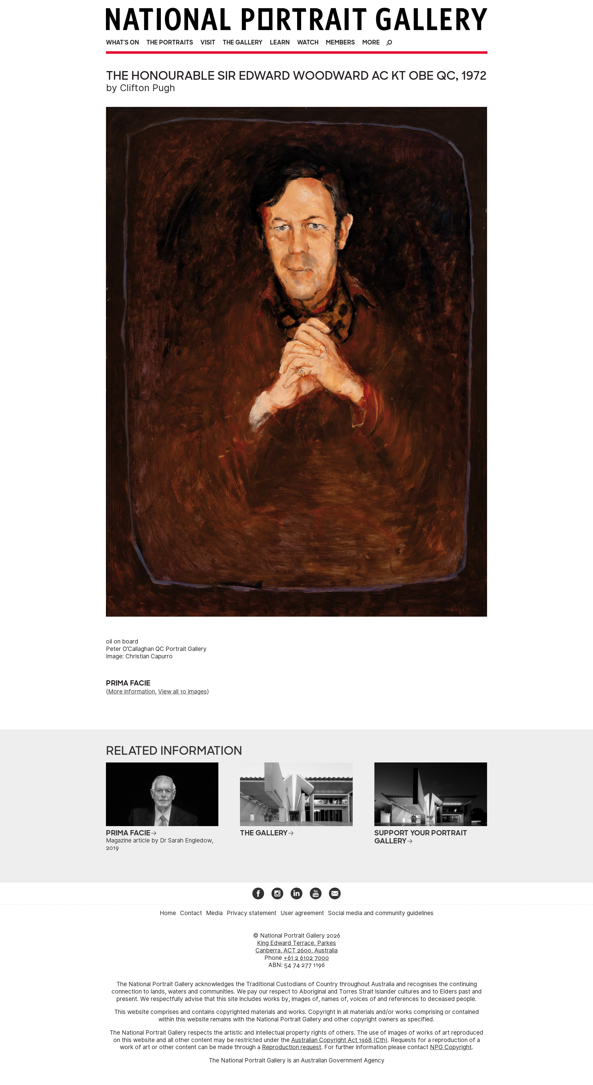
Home (168, 913)
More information (131, 691)
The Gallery (243, 42)
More (371, 42)
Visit (207, 42)
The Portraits (169, 42)
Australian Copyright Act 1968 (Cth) (339, 1040)
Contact (191, 913)
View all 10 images (182, 691)
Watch (307, 42)
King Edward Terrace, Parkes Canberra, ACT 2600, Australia (296, 946)
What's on (122, 42)
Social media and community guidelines (381, 913)
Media (214, 913)
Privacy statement (251, 913)
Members (340, 42)
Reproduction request (291, 1047)
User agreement (302, 913)
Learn (280, 42)
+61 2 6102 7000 (306, 957)
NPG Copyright (451, 1047)
